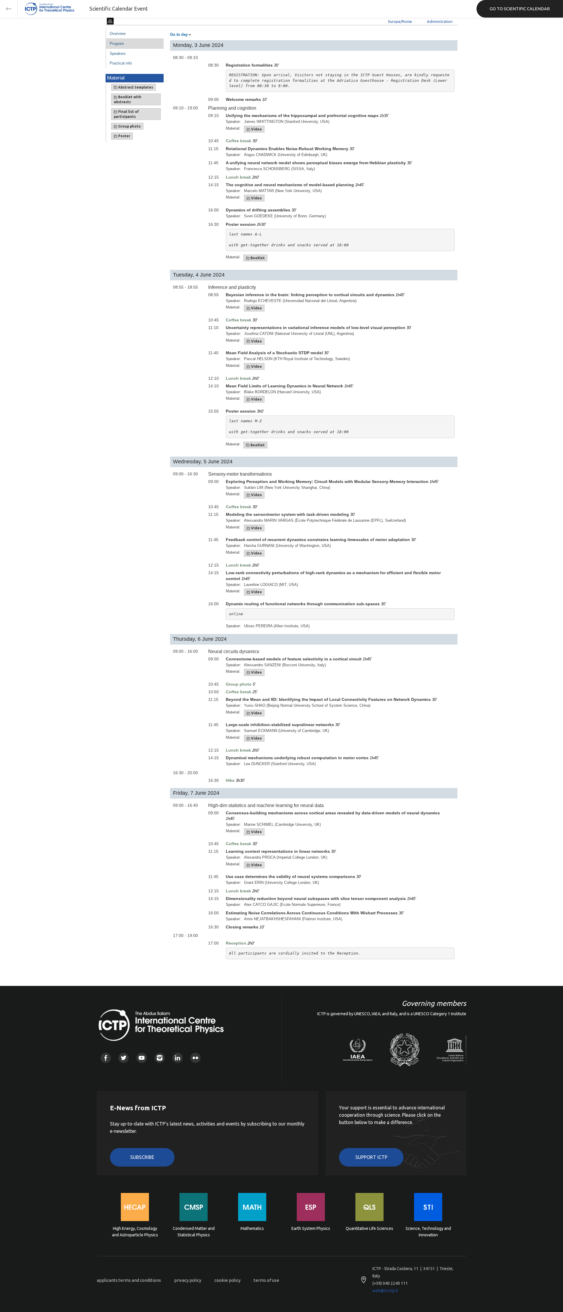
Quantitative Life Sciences (369, 1228)
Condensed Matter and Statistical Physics (194, 1231)
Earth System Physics (310, 1228)
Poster (123, 136)
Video (256, 129)
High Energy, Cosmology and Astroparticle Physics (135, 1231)
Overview (118, 33)
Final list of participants (126, 114)
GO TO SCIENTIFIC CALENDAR (520, 8)
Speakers (118, 53)
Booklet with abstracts (127, 99)
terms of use (266, 1280)
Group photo (129, 126)
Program (117, 43)
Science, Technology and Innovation (428, 1231)
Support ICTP (371, 1157)
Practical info (121, 63)
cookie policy (227, 1280)
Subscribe (142, 1157)
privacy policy (187, 1280)
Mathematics (252, 1228)
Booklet (257, 258)
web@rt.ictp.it (385, 1290)
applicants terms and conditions (129, 1280)
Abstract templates (135, 87)
